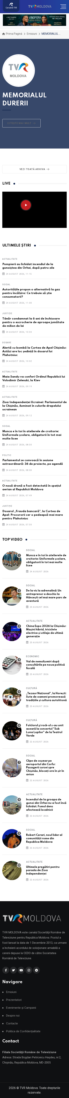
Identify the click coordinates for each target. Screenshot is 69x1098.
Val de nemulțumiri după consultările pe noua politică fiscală (45, 665)
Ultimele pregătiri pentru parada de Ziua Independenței (43, 870)
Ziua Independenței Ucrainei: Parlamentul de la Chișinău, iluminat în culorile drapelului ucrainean (34, 406)
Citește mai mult (19, 123)
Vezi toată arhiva (32, 169)
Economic (32, 656)
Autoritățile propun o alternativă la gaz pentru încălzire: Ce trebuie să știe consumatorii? (31, 293)
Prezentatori (14, 1000)
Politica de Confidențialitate (23, 1031)
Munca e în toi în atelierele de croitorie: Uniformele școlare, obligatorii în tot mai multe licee (31, 435)
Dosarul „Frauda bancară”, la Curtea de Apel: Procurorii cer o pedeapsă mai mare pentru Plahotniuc (32, 515)
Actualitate (9, 259)
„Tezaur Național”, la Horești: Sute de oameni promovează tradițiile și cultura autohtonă (46, 697)
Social (6, 284)
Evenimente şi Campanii (21, 1007)
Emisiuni (32, 33)
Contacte (12, 1023)
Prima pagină (13, 33)
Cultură (31, 688)
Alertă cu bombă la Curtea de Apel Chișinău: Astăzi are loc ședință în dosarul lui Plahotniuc (34, 351)
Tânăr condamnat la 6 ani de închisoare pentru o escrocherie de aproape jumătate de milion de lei (33, 322)
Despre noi (13, 1015)
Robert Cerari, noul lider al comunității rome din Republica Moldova (44, 838)
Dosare (6, 342)
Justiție (7, 313)
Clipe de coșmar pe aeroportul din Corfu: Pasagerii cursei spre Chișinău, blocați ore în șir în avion (45, 768)
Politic (6, 455)
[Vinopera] (34, 20)
